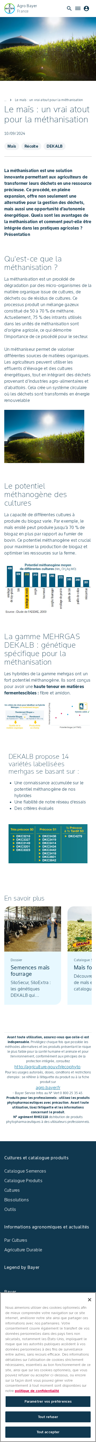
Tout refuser (48, 1417)
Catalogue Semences (25, 1171)
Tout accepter (48, 1432)
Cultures (12, 1190)
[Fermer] (89, 1300)
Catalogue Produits (23, 1180)
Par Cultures (15, 1240)
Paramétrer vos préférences (48, 1401)
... (5, 100)
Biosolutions (16, 1199)
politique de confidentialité (37, 1391)
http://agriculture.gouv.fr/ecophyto (47, 1066)
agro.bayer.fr (48, 1087)
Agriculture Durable (23, 1249)
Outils (10, 1209)
